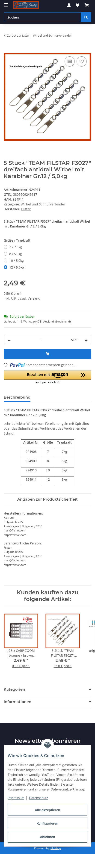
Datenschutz (38, 798)
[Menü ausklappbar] (6, 3)
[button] (69, 5)
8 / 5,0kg (15, 254)
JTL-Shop (55, 848)
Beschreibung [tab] (17, 397)
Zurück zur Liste (18, 35)
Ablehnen (47, 837)
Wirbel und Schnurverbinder (43, 204)
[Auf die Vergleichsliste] (70, 61)
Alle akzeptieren (47, 810)
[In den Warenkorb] (7, 50)
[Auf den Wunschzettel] (82, 61)
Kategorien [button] (14, 689)
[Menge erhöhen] (86, 340)
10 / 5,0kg (16, 260)
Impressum (16, 798)
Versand (34, 298)
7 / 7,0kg (15, 247)
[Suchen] (86, 17)
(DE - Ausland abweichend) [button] (53, 321)
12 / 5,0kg (16, 267)
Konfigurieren (47, 823)
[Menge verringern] (9, 340)
